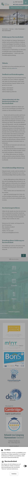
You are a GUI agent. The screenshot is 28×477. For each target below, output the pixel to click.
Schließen (14, 473)
